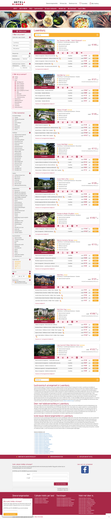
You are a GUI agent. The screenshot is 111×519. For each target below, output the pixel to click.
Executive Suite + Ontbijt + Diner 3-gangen (44, 135)
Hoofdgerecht (20, 82)
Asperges (19, 94)
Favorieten (84, 3)
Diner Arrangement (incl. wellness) (42, 95)
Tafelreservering (21, 97)
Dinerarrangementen (52, 3)
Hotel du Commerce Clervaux (65, 240)
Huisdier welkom (18, 232)
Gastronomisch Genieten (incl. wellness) (44, 255)
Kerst (16, 121)
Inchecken (14, 56)
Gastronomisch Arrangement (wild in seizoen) (45, 159)
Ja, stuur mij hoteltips (61, 484)
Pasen (16, 124)
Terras (16, 219)
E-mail (28, 478)
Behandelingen (18, 102)
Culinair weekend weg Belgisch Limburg (44, 451)
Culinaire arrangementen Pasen (64, 501)
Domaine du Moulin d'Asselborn (65, 213)
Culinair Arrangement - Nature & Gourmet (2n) (45, 61)
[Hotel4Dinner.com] (18, 3)
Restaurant (17, 190)
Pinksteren (17, 128)
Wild (18, 92)
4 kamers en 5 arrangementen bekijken (44, 269)
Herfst (16, 129)
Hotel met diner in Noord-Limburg (86, 501)
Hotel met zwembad (19, 150)
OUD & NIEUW (23, 8)
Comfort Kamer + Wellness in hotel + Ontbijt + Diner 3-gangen (48, 330)
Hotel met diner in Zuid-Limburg (86, 500)
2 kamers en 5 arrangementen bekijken (44, 207)
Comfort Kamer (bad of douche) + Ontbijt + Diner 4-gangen (47, 298)
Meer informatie (39, 517)
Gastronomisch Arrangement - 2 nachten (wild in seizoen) (47, 363)
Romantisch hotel (19, 141)
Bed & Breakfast (18, 156)
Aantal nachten (16, 59)
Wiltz (77, 42)
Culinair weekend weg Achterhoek (43, 439)
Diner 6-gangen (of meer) (23, 90)
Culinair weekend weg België (41, 447)
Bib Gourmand (72, 8)
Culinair (16, 117)
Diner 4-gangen (20, 87)
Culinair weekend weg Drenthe (42, 442)
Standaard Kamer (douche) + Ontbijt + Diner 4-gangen (46, 292)
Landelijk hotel (18, 168)
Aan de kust (17, 177)
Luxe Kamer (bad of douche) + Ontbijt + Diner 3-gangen (47, 300)
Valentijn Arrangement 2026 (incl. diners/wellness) (46, 199)
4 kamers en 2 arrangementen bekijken (44, 138)
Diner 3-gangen (20, 85)
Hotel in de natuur (19, 143)
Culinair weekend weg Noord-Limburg (43, 436)
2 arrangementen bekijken (41, 234)
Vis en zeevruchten (21, 95)
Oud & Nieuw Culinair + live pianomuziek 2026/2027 (46, 66)
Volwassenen (15, 66)
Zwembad (17, 105)
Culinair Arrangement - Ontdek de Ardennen (44, 229)
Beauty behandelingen (20, 207)
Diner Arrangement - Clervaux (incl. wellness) (45, 263)
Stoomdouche (18, 248)
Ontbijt (16, 77)
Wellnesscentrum (19, 100)
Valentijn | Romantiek (19, 119)
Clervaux (78, 111)
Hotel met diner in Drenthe (85, 509)
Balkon (16, 251)
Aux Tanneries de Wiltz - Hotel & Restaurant (69, 40)
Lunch (16, 78)
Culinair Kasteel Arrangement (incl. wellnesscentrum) (46, 127)
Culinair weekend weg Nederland (42, 448)
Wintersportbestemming (20, 185)
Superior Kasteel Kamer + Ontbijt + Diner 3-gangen (46, 133)
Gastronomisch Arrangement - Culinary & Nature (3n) (46, 58)
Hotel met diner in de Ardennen (86, 513)
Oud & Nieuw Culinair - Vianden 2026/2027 (44, 90)
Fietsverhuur (18, 99)
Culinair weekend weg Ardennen (42, 453)
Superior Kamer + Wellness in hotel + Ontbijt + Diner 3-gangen (48, 332)
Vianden (78, 77)
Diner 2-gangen (20, 84)
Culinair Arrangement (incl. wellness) (43, 98)
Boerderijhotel (18, 155)
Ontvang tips (63, 3)
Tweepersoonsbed (19, 239)
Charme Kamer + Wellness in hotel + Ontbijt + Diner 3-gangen (48, 170)
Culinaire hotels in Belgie (40, 500)
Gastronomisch (38, 8)
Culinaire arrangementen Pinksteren (65, 504)
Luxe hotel (17, 166)
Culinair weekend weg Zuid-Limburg (43, 435)
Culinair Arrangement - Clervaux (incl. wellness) (45, 258)
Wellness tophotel (19, 136)
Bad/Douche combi (19, 244)
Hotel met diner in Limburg (85, 498)
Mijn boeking (95, 3)
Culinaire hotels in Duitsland (41, 503)
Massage (17, 209)
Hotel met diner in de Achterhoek (86, 504)
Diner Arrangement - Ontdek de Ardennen (44, 231)
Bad (15, 243)
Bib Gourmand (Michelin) (20, 194)
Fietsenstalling (18, 224)
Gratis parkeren (18, 231)
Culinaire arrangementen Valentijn (65, 506)
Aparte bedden (18, 238)
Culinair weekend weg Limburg (42, 433)
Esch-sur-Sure (79, 347)
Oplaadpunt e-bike (19, 221)
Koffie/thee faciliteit (19, 254)
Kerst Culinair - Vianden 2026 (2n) (42, 93)
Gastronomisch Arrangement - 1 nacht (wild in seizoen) (47, 360)
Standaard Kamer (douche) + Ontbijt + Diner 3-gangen (46, 290)
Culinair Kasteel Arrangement (41, 125)
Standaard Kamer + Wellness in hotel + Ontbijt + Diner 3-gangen (48, 327)
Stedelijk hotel (18, 170)
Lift (15, 226)
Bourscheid (78, 146)
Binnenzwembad (19, 204)
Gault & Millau (82, 8)
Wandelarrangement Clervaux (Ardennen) (44, 260)
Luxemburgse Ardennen (69, 42)
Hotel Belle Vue (61, 75)
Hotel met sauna (18, 148)
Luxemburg (59, 42)
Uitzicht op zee (18, 256)
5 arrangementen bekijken (41, 69)
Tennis (16, 216)
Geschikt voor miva (19, 227)
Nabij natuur (17, 178)
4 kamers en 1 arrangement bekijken (43, 339)
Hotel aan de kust (19, 146)
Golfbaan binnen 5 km (20, 175)
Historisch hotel (18, 163)
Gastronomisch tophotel (20, 134)
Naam (28, 474)
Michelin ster (62, 8)
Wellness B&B (18, 151)
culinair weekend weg (68, 401)
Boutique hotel (18, 165)
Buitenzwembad (18, 206)
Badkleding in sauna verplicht (21, 217)
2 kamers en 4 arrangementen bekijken (44, 173)
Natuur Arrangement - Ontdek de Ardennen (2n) (45, 365)
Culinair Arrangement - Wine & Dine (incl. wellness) (46, 324)
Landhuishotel (18, 153)
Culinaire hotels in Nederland (41, 498)
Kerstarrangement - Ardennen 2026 (43, 63)
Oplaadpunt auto (18, 222)
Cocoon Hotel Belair (62, 144)
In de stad (17, 180)
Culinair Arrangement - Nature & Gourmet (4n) (45, 55)
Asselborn (78, 215)
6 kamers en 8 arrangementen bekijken (44, 374)
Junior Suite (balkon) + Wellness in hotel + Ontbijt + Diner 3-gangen (49, 335)
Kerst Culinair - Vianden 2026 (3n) (42, 101)
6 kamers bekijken (39, 303)
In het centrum (18, 182)
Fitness (16, 214)
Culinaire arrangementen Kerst (64, 498)
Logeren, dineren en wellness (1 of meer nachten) (46, 162)
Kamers (23, 66)
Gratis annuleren (18, 107)
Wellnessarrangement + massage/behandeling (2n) (46, 368)
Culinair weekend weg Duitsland (42, 450)
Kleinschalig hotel (19, 161)
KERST (15, 8)
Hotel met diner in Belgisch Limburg (87, 503)
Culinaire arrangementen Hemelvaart (65, 503)
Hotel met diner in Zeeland (85, 512)
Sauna (16, 201)
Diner (16, 80)
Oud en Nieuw (18, 123)
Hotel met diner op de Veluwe (86, 506)
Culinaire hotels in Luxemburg (41, 501)
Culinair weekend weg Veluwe (42, 438)
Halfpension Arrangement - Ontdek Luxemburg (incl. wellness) (48, 197)
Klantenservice (73, 3)
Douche (16, 241)
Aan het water (18, 183)
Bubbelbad (17, 246)
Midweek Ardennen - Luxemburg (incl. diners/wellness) (47, 266)
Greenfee (17, 104)
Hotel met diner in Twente (85, 507)
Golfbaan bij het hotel (20, 211)
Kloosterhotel (18, 158)
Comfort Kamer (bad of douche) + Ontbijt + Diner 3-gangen (47, 295)
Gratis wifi (17, 229)
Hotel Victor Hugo (62, 309)
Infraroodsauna (18, 202)
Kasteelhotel (17, 160)
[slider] (13, 273)
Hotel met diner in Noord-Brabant (86, 510)
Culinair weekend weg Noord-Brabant (43, 444)
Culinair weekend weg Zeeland (42, 445)
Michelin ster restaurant (20, 192)
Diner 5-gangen (20, 89)
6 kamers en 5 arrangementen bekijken (44, 104)
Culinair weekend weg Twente (42, 441)
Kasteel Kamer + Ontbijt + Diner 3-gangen (44, 130)
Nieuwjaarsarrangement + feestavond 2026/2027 (45, 167)
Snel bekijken (44, 53)
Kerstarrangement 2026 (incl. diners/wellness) (45, 165)
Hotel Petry (60, 275)
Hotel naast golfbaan (19, 140)
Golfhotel (17, 138)
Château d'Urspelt (62, 110)
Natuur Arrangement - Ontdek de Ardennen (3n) (45, 371)
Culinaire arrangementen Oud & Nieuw (66, 500)
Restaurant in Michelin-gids (21, 195)
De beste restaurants (51, 8)
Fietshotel (17, 145)
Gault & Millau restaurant (20, 197)
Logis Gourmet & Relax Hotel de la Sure (68, 345)
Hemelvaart (17, 126)
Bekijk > (95, 55)
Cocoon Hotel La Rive (63, 179)
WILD (30, 8)
